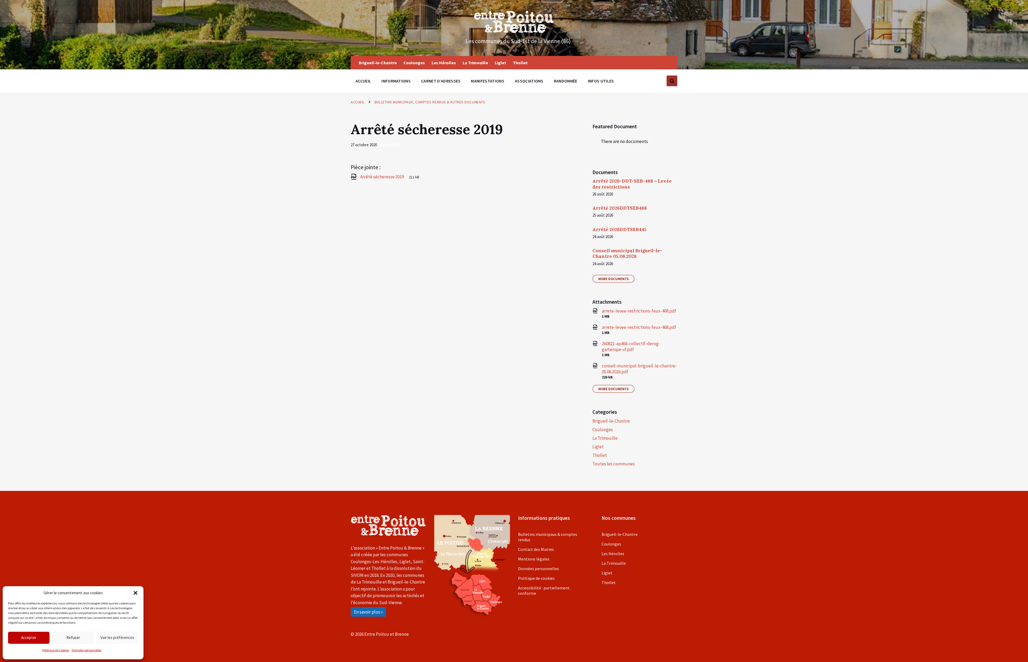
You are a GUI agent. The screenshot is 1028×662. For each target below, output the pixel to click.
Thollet (599, 455)
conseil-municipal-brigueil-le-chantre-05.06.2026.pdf (639, 369)
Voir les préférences (117, 637)
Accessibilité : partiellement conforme (544, 590)
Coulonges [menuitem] (414, 62)
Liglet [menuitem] (500, 62)
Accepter (28, 637)
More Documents (613, 279)
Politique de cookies (55, 650)
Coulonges (389, 144)
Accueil (358, 102)
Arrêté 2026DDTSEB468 (619, 208)
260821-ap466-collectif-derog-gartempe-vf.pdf (631, 346)
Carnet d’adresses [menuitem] (440, 81)
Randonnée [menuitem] (565, 81)
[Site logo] (514, 31)
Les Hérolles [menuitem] (444, 62)
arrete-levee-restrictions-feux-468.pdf (639, 311)
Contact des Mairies (536, 549)
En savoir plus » (368, 612)
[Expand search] (672, 81)
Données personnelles (86, 650)
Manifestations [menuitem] (487, 81)
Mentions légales (534, 559)
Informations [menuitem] (396, 81)
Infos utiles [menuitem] (601, 81)
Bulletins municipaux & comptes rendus (547, 537)
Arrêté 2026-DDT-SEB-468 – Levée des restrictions (632, 184)
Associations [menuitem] (529, 81)
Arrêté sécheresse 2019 (382, 177)
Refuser (73, 637)
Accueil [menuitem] (363, 81)
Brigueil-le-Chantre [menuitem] (378, 62)
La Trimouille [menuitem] (475, 62)
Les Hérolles (613, 553)
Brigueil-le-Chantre (611, 421)
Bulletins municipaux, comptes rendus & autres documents (430, 102)
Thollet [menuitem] (520, 62)
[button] (135, 593)
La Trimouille (605, 438)
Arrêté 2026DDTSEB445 (619, 229)
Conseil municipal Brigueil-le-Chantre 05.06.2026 (627, 253)
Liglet (598, 447)
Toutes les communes (613, 464)
